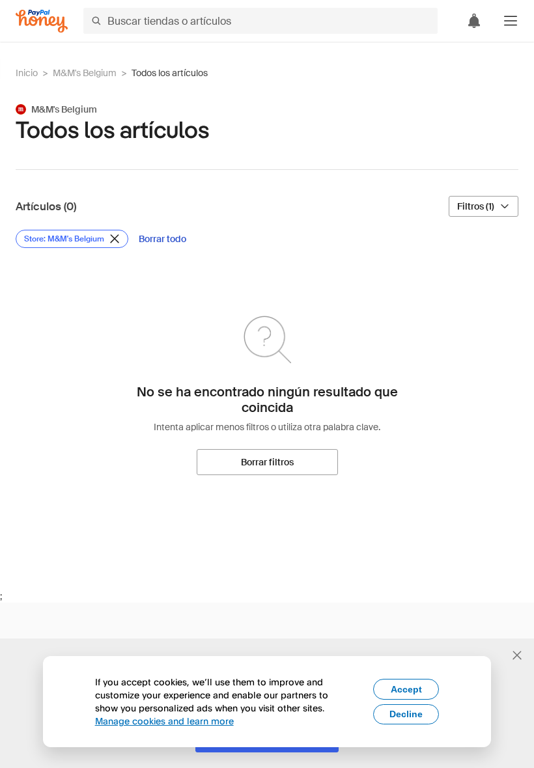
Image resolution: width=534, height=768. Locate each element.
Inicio (27, 73)
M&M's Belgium (85, 73)
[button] (510, 21)
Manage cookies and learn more (164, 720)
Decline (406, 714)
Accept (406, 689)
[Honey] (42, 21)
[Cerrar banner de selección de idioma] (517, 655)
